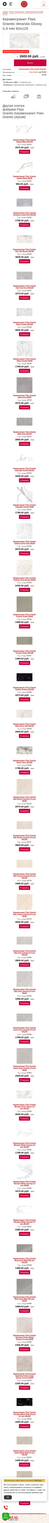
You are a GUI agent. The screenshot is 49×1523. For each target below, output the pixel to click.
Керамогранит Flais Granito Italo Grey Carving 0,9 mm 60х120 (24, 953)
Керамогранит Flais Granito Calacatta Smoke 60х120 (24, 469)
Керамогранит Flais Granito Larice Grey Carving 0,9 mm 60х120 (24, 1030)
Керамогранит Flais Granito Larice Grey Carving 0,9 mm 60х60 (24, 1068)
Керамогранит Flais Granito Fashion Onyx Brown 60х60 (24, 579)
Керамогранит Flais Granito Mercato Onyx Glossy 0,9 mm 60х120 (24, 1106)
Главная (5, 11)
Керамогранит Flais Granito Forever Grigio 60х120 (24, 652)
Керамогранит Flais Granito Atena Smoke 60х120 (24, 323)
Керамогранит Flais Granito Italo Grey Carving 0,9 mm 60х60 (24, 991)
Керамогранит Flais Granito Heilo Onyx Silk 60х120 (24, 725)
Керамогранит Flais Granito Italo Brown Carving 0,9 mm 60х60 (24, 799)
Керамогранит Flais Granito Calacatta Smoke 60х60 (24, 506)
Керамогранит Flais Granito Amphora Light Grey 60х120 (24, 214)
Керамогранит (19, 11)
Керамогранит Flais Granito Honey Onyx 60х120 (24, 761)
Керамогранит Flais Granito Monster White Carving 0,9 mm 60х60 (24, 1183)
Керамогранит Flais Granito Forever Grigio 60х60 (24, 615)
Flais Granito (33, 72)
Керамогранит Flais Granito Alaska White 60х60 (24, 177)
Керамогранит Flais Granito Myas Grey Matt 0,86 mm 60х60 (24, 1299)
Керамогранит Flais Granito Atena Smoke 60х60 (24, 360)
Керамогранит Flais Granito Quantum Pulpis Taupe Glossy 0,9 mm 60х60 (24, 1376)
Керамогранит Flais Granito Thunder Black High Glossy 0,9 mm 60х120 (24, 1414)
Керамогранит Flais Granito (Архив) (32, 69)
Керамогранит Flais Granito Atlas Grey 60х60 (24, 396)
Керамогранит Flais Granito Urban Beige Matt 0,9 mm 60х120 (24, 1453)
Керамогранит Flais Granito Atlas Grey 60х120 (24, 433)
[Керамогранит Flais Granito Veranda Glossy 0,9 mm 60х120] (24, 41)
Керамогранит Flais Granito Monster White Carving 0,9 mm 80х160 (24, 1222)
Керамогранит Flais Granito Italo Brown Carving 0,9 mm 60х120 (24, 837)
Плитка (11, 11)
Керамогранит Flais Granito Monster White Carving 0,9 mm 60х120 (24, 1145)
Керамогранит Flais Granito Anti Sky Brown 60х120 (24, 250)
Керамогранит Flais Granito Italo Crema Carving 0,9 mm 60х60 (24, 914)
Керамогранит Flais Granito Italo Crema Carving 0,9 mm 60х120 (24, 876)
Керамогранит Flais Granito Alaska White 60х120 (24, 141)
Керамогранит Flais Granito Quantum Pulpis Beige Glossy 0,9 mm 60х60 (24, 1337)
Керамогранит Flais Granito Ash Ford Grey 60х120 (24, 287)
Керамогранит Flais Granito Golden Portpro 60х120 (24, 688)
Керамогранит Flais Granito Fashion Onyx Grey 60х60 (24, 542)
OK (8, 1497)
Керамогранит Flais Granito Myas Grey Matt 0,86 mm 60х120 (24, 1260)
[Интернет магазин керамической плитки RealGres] (24, 4)
